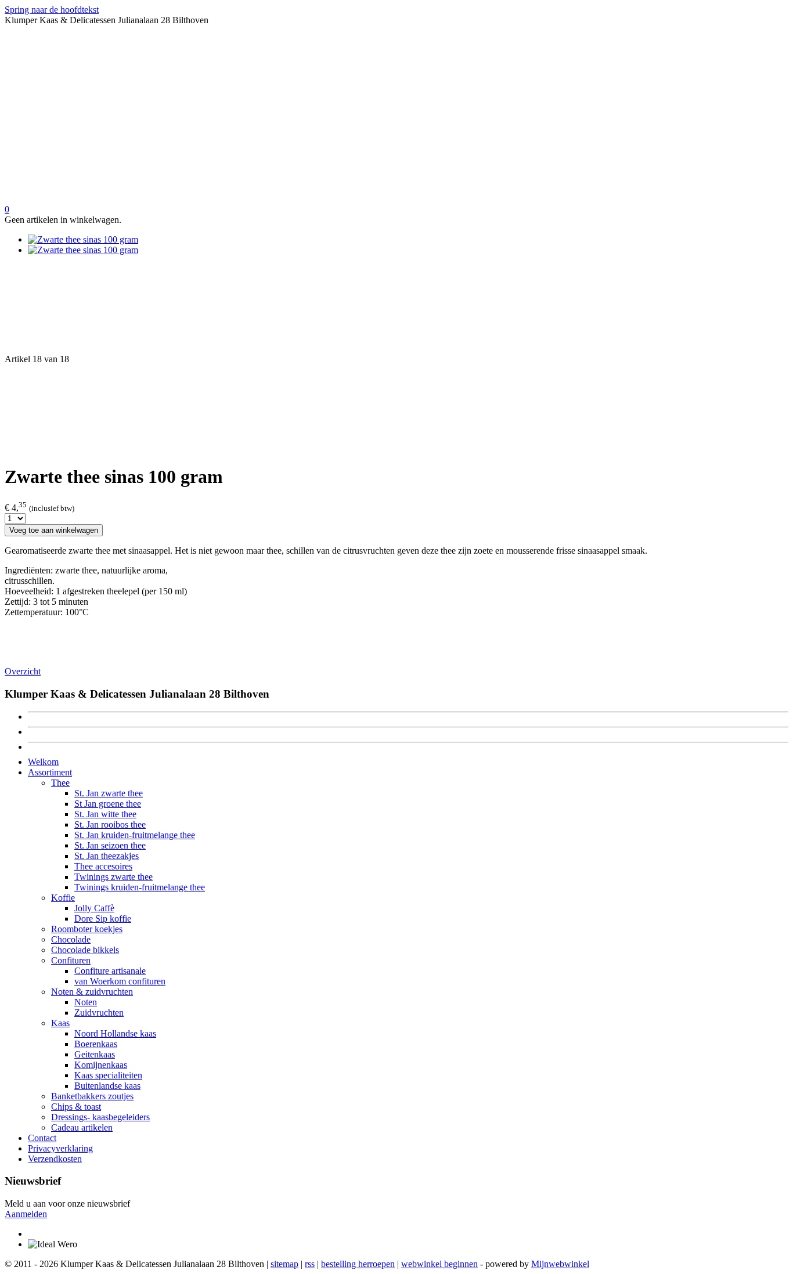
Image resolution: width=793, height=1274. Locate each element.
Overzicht (23, 671)
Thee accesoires (103, 866)
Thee (60, 783)
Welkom (43, 762)
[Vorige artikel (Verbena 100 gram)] (396, 309)
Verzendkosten (55, 1159)
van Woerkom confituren (119, 981)
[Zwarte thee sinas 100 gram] (83, 239)
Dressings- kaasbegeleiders (100, 1117)
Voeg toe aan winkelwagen (53, 530)
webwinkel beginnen (439, 1264)
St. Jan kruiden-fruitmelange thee (134, 835)
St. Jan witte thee (105, 814)
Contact (42, 1138)
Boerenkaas (95, 1044)
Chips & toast (76, 1106)
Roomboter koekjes (86, 929)
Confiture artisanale (110, 971)
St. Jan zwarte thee (108, 793)
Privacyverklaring (60, 1148)
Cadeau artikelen (82, 1127)
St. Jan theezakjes (106, 856)
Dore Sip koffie (102, 918)
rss (310, 1264)
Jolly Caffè (94, 908)
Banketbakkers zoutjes (92, 1096)
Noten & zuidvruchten (92, 992)
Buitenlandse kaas (107, 1086)
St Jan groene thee (107, 804)
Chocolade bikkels (85, 950)
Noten (85, 1002)
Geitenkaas (94, 1054)
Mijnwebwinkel (560, 1264)
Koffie (63, 898)
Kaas (60, 1023)
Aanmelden (26, 1214)
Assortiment (50, 772)
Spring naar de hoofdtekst (52, 10)
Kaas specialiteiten (108, 1075)
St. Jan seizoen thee (110, 845)
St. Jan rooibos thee (110, 824)
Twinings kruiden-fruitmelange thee (139, 887)
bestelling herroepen (358, 1264)
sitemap (284, 1264)
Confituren (71, 960)
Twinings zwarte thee (113, 877)
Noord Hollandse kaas (115, 1033)
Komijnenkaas (100, 1065)
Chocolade (71, 939)
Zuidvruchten (99, 1012)
